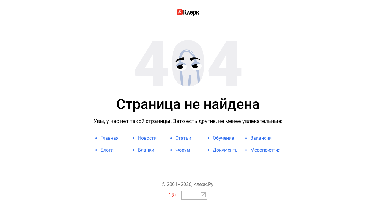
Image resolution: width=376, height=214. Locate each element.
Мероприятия (265, 150)
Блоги (107, 150)
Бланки (146, 150)
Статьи (183, 138)
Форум (182, 150)
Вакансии (261, 138)
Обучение (223, 138)
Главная (109, 138)
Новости (147, 138)
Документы (226, 150)
